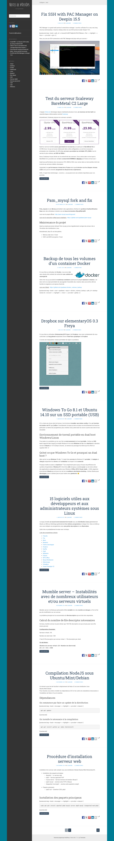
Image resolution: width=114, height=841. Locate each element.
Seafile (45, 549)
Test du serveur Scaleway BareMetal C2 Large (69, 101)
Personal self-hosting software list (19, 49)
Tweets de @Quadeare (15, 33)
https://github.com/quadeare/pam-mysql (79, 217)
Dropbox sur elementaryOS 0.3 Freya (69, 323)
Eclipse (45, 555)
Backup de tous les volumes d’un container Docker (69, 261)
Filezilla (45, 536)
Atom (44, 540)
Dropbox (45, 547)
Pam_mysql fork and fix (69, 200)
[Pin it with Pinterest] (89, 80)
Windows (12, 86)
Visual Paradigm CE (48, 566)
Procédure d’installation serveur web (69, 759)
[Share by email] (95, 80)
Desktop (12, 65)
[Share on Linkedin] (92, 80)
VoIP (11, 83)
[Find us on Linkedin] (16, 26)
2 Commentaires (78, 418)
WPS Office (46, 558)
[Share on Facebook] (83, 80)
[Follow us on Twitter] (13, 26)
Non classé (13, 75)
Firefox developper (48, 544)
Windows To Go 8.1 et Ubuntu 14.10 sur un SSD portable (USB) (69, 412)
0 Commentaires (77, 23)
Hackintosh (13, 69)
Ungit (44, 551)
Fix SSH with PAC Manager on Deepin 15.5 (69, 16)
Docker (12, 67)
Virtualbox (46, 564)
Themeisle (82, 837)
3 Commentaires (77, 107)
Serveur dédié (14, 79)
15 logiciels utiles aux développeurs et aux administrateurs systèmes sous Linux (69, 506)
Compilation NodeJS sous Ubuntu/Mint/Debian (69, 675)
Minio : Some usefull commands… (19, 51)
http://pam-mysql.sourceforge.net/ (65, 214)
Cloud (11, 63)
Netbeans (45, 553)
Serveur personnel (15, 81)
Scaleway (65, 114)
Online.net (48, 112)
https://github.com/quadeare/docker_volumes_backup (66, 287)
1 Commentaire (78, 267)
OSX (11, 77)
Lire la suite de (43, 178)
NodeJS (12, 73)
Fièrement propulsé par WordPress (62, 837)
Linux (11, 71)
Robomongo (46, 562)
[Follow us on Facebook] (10, 26)
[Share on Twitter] (86, 80)
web (11, 84)
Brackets (45, 542)
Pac (44, 538)
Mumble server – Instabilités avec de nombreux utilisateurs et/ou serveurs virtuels (69, 596)
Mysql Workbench (48, 560)
